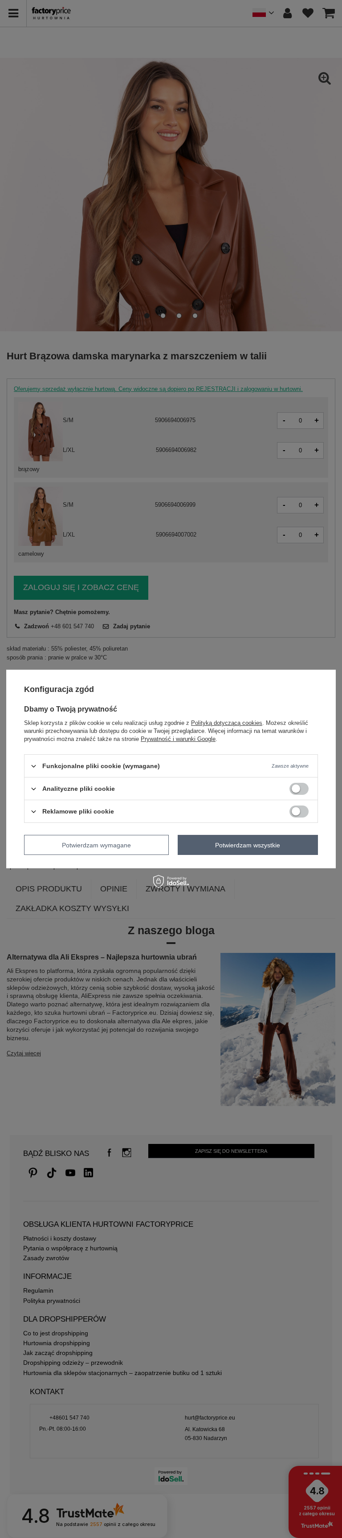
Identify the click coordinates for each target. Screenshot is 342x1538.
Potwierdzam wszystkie (247, 844)
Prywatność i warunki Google (178, 739)
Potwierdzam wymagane (96, 844)
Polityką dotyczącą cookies (226, 723)
